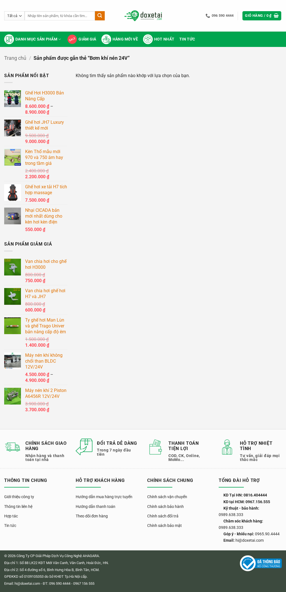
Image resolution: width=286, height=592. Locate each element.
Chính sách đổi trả (162, 516)
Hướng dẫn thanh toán (95, 506)
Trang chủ (15, 58)
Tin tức (187, 39)
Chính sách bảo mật (164, 525)
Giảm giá (87, 39)
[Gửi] (99, 16)
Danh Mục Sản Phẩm (36, 39)
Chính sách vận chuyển (167, 496)
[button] (261, 15)
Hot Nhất (164, 39)
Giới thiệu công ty (19, 496)
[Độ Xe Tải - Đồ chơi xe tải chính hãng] (143, 16)
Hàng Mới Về (125, 39)
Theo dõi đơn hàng (92, 516)
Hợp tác (11, 516)
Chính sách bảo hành (165, 506)
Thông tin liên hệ (18, 506)
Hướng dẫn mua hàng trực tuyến (104, 496)
